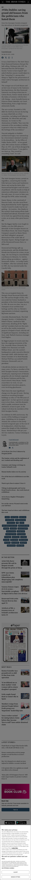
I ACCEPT (15, 872)
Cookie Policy (15, 848)
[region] (15, 852)
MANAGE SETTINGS (15, 877)
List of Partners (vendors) (8, 868)
